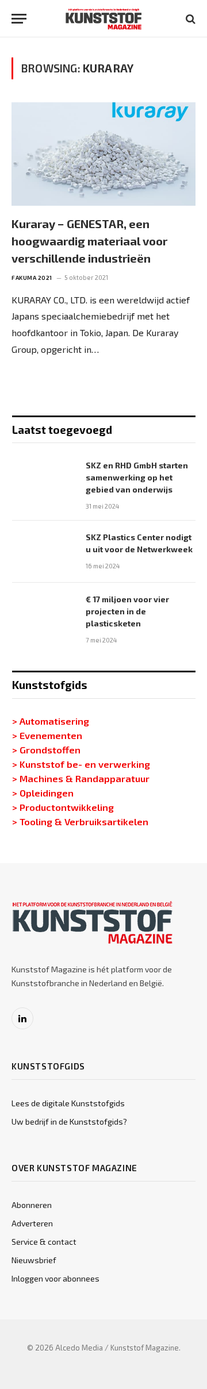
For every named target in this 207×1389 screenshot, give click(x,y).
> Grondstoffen (46, 749)
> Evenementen (47, 735)
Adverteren (32, 1223)
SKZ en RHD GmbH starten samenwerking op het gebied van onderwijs (137, 477)
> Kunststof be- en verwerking (81, 763)
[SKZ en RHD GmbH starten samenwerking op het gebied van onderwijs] (43, 480)
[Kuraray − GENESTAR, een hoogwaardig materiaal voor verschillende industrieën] (103, 154)
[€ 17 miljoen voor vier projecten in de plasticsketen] (43, 614)
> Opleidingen (43, 792)
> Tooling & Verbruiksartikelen (80, 821)
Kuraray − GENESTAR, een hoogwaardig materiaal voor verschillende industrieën (89, 241)
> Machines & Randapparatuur (81, 778)
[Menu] (19, 19)
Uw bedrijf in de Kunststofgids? (69, 1121)
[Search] (189, 19)
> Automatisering (50, 720)
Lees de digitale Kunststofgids (68, 1103)
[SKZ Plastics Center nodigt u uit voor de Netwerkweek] (43, 552)
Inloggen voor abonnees (55, 1278)
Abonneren (32, 1205)
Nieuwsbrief (34, 1260)
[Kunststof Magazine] (104, 18)
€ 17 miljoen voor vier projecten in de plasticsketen (127, 611)
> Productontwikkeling (63, 807)
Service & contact (44, 1241)
